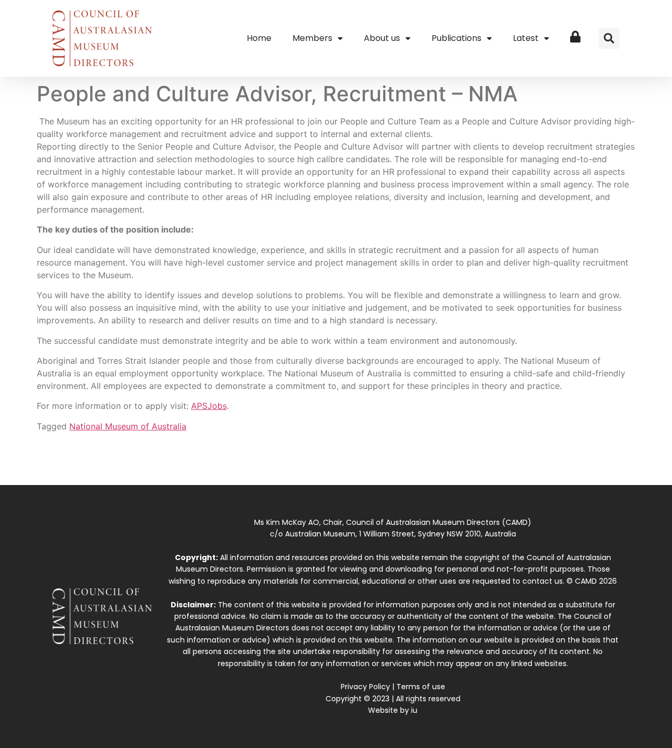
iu (414, 710)
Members (312, 38)
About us (382, 38)
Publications (456, 38)
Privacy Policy (365, 686)
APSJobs (209, 406)
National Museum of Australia (127, 426)
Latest (526, 38)
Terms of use (420, 686)
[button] (609, 38)
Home (259, 38)
